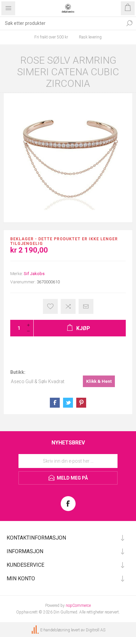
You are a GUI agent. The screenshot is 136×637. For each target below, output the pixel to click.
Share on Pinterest (81, 403)
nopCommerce (78, 605)
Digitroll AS (95, 630)
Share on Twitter (68, 403)
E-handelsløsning (55, 630)
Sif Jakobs (34, 273)
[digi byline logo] (35, 630)
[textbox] (61, 23)
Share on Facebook (55, 403)
